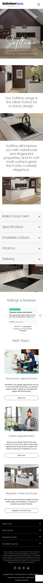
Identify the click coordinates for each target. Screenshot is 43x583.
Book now (21, 398)
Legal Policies (30, 577)
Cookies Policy (12, 577)
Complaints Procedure (21, 580)
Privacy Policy (21, 577)
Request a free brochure (21, 510)
